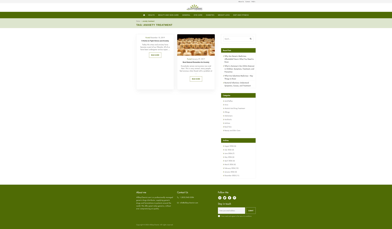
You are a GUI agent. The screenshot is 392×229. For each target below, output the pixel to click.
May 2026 (229, 157)
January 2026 (231, 172)
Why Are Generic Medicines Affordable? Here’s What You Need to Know (239, 59)
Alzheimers (229, 116)
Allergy (227, 112)
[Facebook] (229, 198)
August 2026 (230, 146)
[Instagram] (220, 198)
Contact (247, 1)
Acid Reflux (229, 101)
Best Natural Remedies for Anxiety (196, 62)
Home (138, 21)
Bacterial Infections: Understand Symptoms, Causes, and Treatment (238, 84)
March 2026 (230, 164)
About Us (241, 1)
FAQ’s (253, 1)
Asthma (227, 123)
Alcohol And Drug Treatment (235, 108)
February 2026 (231, 168)
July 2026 (229, 150)
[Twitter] (225, 198)
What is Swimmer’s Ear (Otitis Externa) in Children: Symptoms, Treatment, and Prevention (239, 69)
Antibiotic (228, 119)
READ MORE (155, 55)
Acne (226, 105)
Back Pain (228, 127)
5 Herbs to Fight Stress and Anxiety (155, 41)
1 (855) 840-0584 (187, 197)
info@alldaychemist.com (189, 203)
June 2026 (229, 153)
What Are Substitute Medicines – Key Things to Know (239, 77)
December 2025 (232, 175)
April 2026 (230, 161)
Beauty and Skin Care (232, 130)
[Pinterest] (234, 198)
